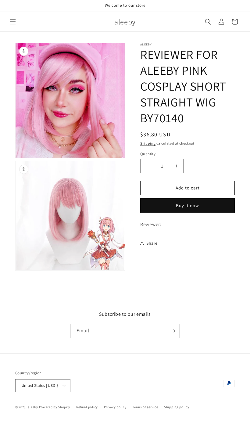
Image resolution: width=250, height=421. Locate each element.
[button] (13, 21)
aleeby (33, 407)
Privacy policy (115, 407)
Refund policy (87, 407)
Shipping (148, 143)
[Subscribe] (173, 331)
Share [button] (152, 243)
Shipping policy (176, 407)
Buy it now (187, 205)
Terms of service (145, 407)
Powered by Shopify (54, 407)
